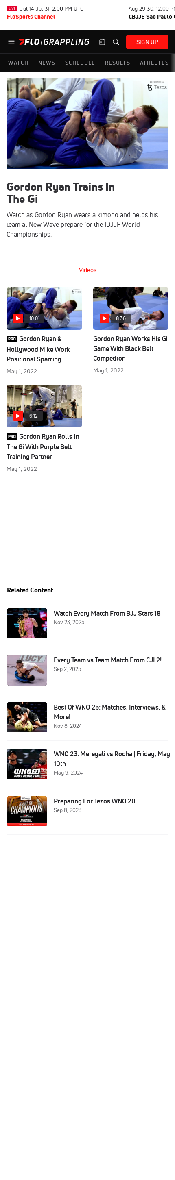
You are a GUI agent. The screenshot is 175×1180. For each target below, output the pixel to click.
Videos (87, 270)
